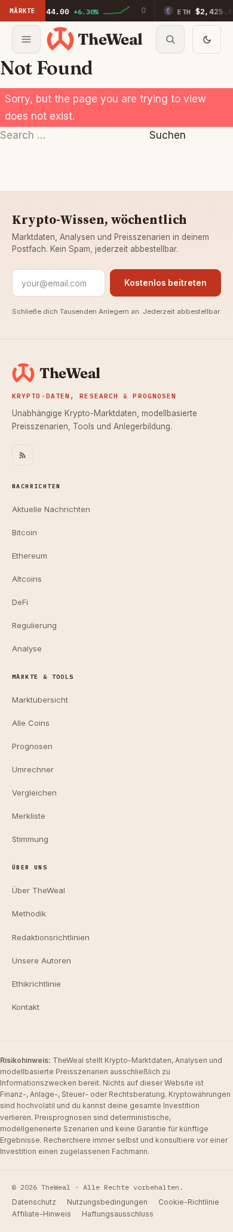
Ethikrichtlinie (36, 983)
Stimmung (30, 839)
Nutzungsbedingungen (107, 1202)
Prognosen (32, 746)
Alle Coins (31, 723)
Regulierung (34, 625)
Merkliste (28, 816)
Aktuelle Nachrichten (51, 509)
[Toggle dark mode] (206, 39)
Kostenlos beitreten (165, 283)
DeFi (20, 602)
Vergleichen (34, 792)
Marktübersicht (40, 699)
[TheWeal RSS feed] (22, 455)
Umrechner (33, 769)
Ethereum (29, 555)
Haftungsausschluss (118, 1214)
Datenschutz (34, 1202)
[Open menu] (26, 39)
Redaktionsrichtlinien (51, 937)
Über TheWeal (38, 890)
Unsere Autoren (41, 960)
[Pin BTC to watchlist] (143, 11)
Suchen (167, 135)
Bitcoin (24, 532)
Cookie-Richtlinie (188, 1202)
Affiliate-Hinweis (41, 1214)
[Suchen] (170, 39)
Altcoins (27, 579)
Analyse (27, 648)
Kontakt (25, 1007)
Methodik (29, 913)
